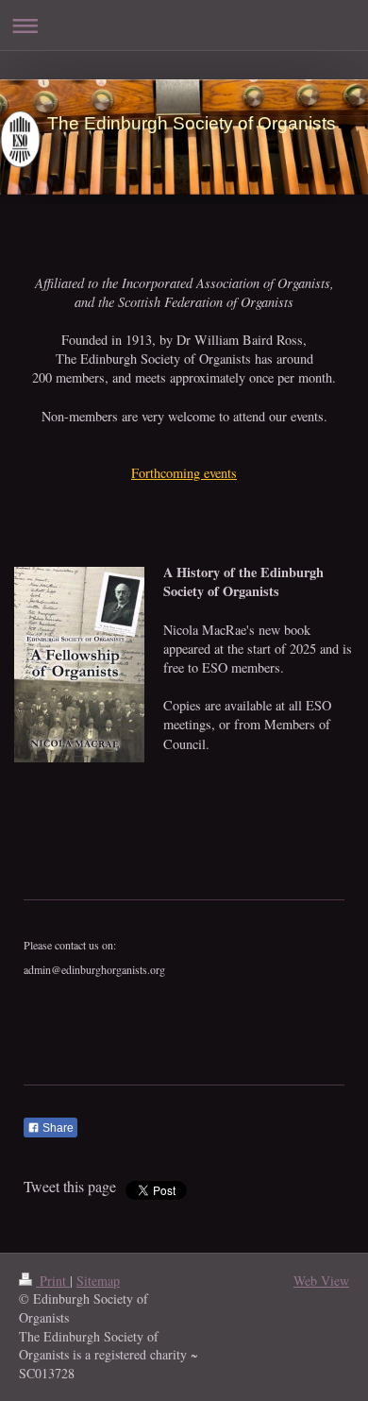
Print (53, 1281)
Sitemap (98, 1281)
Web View (321, 1281)
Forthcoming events (184, 473)
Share (57, 1128)
